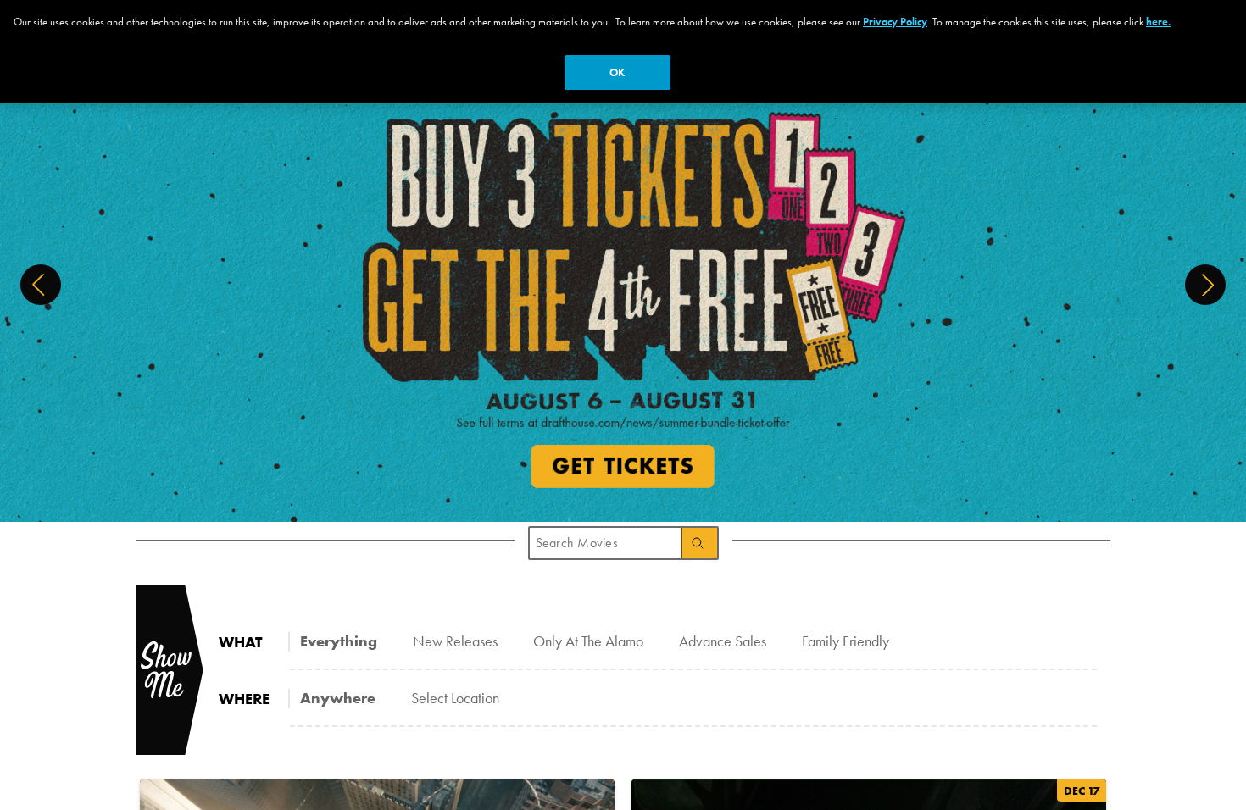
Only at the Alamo (588, 641)
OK (617, 72)
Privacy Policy (895, 21)
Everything (338, 641)
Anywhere (337, 697)
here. (1158, 21)
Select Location (455, 697)
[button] (40, 284)
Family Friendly (845, 641)
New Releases (455, 641)
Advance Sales (722, 641)
